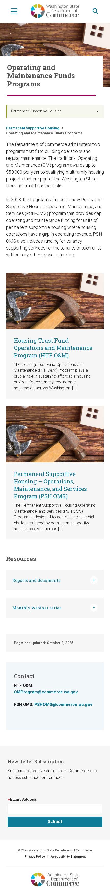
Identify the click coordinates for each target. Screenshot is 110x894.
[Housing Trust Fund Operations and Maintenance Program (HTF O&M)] (55, 300)
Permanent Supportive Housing (36, 111)
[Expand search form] (95, 11)
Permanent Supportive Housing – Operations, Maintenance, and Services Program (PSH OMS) (50, 485)
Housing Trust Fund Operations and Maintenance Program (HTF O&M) (53, 348)
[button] (55, 580)
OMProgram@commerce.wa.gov (46, 691)
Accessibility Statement (68, 856)
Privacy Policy (34, 856)
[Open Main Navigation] (14, 11)
